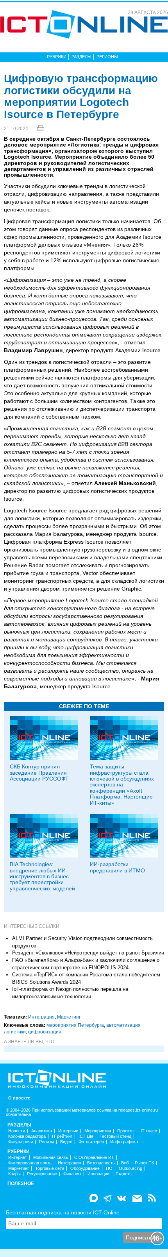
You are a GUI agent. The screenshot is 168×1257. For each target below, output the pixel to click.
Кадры (14, 1174)
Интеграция (41, 1017)
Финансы (72, 1174)
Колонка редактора (27, 1136)
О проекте (19, 1098)
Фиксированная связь (30, 1163)
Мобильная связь (50, 1157)
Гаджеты (124, 1174)
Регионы (107, 56)
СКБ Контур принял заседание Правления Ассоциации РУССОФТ (39, 772)
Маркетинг (68, 1017)
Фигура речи (20, 1142)
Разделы (81, 56)
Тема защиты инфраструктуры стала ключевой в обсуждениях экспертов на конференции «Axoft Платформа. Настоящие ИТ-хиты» (122, 784)
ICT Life (86, 1136)
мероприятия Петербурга (75, 1025)
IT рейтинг (62, 1136)
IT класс (149, 1131)
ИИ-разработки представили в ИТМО (117, 867)
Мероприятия (97, 1131)
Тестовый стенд (115, 1136)
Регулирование (42, 1174)
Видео (66, 1142)
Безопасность (101, 1163)
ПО (109, 1168)
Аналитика (41, 1131)
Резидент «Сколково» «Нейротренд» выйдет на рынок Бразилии (88, 953)
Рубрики (56, 56)
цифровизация (44, 1032)
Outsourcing (130, 1168)
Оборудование (85, 1168)
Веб (125, 1163)
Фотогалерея (91, 1142)
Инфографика (124, 1142)
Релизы (46, 1142)
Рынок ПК (144, 1163)
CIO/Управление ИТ (94, 1157)
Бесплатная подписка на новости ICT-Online (63, 1212)
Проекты (125, 1131)
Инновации (98, 1174)
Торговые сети (49, 1168)
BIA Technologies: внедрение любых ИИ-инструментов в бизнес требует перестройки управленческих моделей (42, 876)
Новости (16, 1131)
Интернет (17, 1157)
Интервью (68, 1131)
